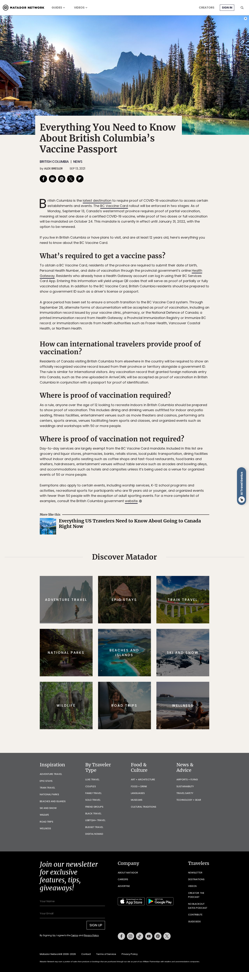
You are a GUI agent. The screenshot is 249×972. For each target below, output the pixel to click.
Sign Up (160, 501)
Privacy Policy (146, 510)
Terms (129, 510)
